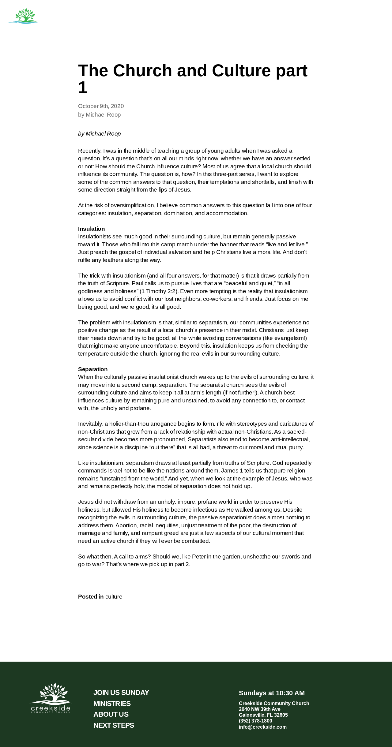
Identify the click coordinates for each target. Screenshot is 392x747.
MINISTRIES (111, 704)
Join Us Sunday (361, 16)
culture (114, 596)
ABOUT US (110, 714)
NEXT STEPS (113, 725)
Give (327, 16)
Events (306, 16)
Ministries (249, 16)
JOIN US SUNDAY (121, 693)
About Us (217, 16)
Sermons (280, 16)
